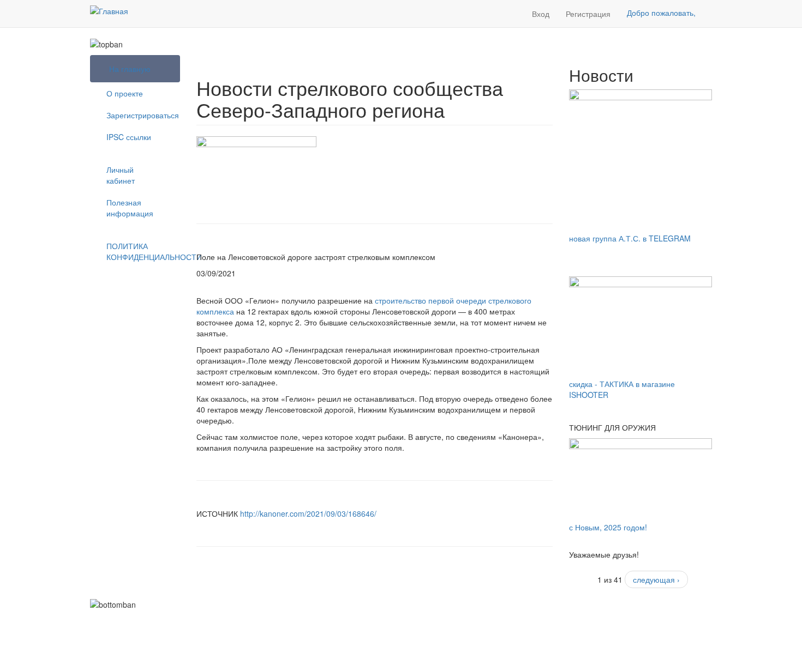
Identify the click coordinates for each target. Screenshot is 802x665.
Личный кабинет (120, 175)
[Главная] (109, 10)
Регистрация (588, 13)
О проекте (124, 93)
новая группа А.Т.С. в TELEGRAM (630, 238)
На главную (130, 68)
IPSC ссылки (128, 136)
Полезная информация (129, 208)
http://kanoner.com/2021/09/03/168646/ (309, 513)
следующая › (656, 579)
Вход (540, 13)
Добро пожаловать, (661, 12)
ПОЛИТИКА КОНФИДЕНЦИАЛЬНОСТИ (139, 251)
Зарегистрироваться (139, 115)
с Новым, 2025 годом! (608, 527)
